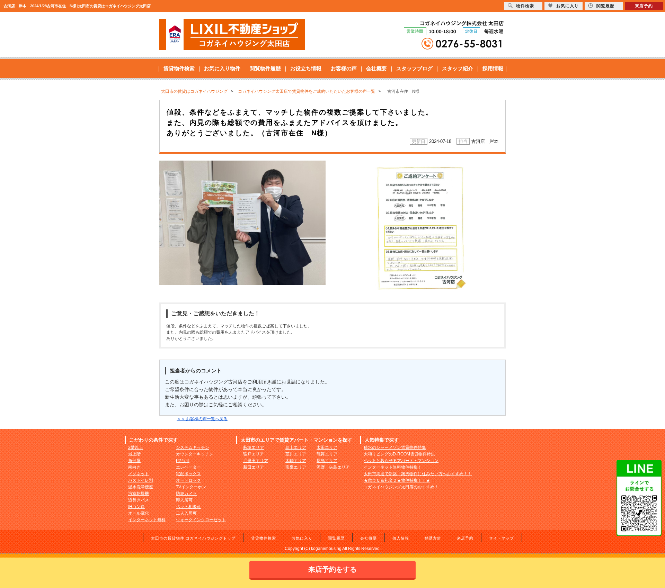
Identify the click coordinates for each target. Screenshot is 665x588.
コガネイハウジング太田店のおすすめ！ (401, 487)
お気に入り (302, 538)
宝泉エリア (295, 467)
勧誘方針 (433, 538)
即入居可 (184, 500)
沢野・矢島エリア (333, 467)
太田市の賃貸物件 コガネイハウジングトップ (193, 538)
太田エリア (327, 447)
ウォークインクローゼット (201, 519)
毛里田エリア (255, 460)
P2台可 (182, 460)
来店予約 (465, 538)
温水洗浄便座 (140, 487)
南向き (134, 467)
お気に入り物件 (222, 68)
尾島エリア (327, 460)
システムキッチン (192, 447)
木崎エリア (295, 460)
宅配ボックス (188, 473)
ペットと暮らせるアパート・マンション (401, 460)
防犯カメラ (186, 493)
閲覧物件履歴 (265, 68)
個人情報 (400, 538)
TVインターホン (191, 487)
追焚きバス (138, 500)
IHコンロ (136, 506)
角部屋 (134, 460)
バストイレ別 (140, 480)
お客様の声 (344, 68)
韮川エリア (295, 454)
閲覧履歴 (336, 538)
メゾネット (138, 473)
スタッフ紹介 (457, 68)
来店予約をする (332, 569)
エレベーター (188, 467)
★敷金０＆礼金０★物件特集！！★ (397, 480)
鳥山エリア (295, 447)
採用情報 (492, 68)
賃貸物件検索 (179, 68)
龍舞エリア (327, 454)
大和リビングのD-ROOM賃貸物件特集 (399, 454)
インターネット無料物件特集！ (393, 467)
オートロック (188, 480)
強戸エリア (253, 454)
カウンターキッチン (194, 454)
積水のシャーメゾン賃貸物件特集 (395, 447)
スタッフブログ (414, 68)
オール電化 (138, 513)
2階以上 (135, 447)
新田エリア (253, 467)
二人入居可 (186, 513)
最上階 (134, 454)
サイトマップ (501, 538)
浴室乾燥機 (138, 493)
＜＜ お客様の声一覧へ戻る (202, 418)
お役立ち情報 (305, 68)
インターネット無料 (147, 519)
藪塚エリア (253, 447)
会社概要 (376, 68)
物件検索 (525, 5)
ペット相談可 (188, 506)
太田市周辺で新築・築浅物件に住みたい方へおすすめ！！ (418, 473)
